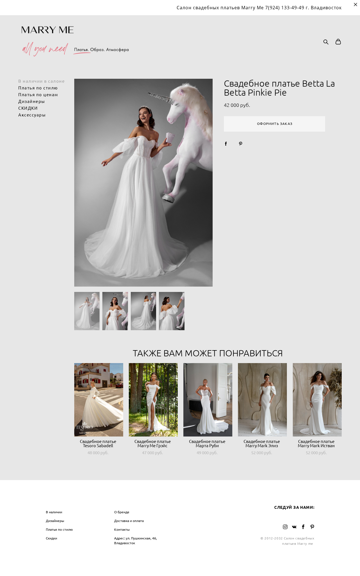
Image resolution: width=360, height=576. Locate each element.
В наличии (54, 512)
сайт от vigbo (180, 562)
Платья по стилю (38, 88)
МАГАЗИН (56, 500)
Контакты (122, 529)
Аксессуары (32, 114)
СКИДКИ (28, 108)
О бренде (121, 512)
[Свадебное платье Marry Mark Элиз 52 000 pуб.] (262, 399)
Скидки (51, 538)
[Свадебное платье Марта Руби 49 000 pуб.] (207, 399)
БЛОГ (189, 500)
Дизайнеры (31, 101)
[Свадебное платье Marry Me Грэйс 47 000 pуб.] (153, 399)
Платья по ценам (38, 94)
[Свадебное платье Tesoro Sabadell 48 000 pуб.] (98, 399)
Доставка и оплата (129, 521)
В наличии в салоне (41, 81)
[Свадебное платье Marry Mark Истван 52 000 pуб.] (317, 399)
